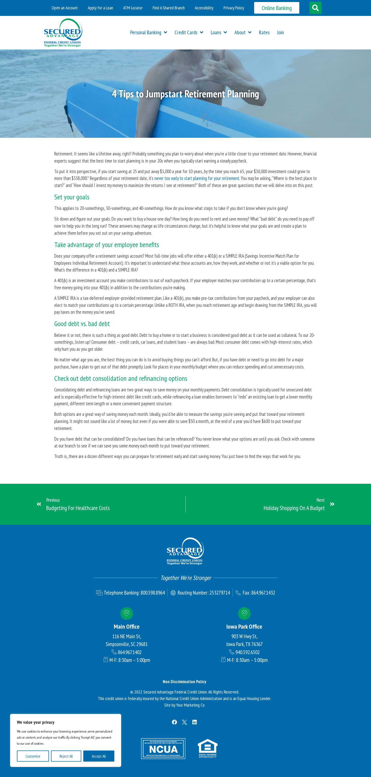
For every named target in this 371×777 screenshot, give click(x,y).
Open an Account (65, 8)
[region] (65, 740)
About (240, 32)
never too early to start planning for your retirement (196, 178)
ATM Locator (133, 8)
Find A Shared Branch (169, 8)
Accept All (99, 756)
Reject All (66, 756)
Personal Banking (145, 32)
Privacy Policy (234, 8)
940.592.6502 (247, 652)
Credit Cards (186, 32)
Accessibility (204, 8)
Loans (216, 32)
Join (280, 32)
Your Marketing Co (190, 705)
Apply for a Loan (100, 8)
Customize (32, 756)
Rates (264, 32)
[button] (315, 8)
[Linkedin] (195, 722)
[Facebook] (174, 722)
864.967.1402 (130, 652)
